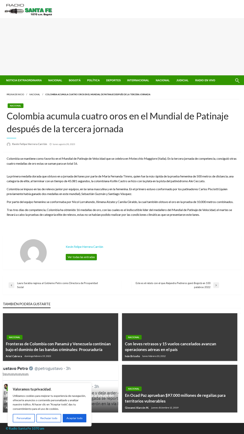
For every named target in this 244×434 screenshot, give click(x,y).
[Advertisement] (122, 46)
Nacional (55, 80)
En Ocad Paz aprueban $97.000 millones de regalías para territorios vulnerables (175, 398)
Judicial (182, 80)
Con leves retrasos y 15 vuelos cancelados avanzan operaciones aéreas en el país (170, 346)
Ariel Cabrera (14, 356)
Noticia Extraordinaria (24, 80)
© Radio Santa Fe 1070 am (25, 428)
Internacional (138, 80)
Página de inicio (15, 94)
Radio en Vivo (205, 80)
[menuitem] (24, 80)
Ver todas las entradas (81, 257)
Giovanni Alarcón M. (137, 407)
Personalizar (24, 418)
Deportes (113, 80)
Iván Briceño (132, 356)
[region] (50, 404)
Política (93, 80)
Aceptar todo (75, 418)
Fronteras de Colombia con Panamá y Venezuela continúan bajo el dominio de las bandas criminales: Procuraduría (58, 346)
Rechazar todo (48, 418)
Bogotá (75, 80)
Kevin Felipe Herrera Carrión (30, 144)
